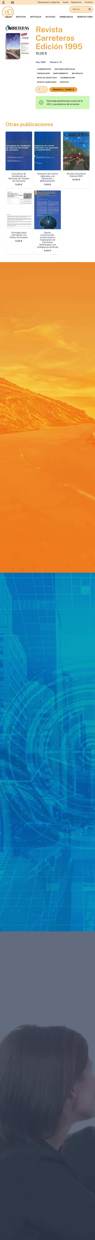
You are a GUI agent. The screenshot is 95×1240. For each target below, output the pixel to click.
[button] (24, 29)
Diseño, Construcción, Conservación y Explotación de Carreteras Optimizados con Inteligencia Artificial (47, 239)
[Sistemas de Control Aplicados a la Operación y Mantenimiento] (47, 151)
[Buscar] (90, 9)
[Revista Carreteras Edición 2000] (76, 151)
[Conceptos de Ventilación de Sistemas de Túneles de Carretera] (19, 151)
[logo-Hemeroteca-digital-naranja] (8, 12)
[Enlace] (3, 2)
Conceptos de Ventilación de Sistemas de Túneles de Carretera (18, 177)
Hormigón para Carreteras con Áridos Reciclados (19, 235)
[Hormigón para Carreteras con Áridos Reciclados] (19, 209)
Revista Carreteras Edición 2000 (76, 174)
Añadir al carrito (63, 89)
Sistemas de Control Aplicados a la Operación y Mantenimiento (47, 177)
